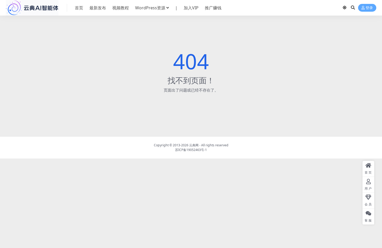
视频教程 (120, 8)
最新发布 (97, 8)
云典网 (194, 145)
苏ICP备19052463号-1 (191, 150)
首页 (79, 8)
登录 (369, 8)
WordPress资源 (150, 8)
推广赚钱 (213, 8)
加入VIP (191, 8)
